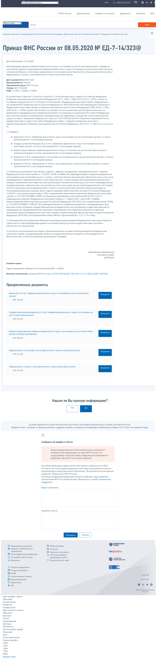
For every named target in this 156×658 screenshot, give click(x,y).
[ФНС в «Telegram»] (151, 2)
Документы (125, 13)
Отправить (71, 535)
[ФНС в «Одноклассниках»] (147, 2)
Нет (72, 407)
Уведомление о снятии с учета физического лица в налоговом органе (42, 366)
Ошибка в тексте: (49, 510)
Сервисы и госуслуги (105, 13)
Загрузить (105, 294)
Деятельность (83, 13)
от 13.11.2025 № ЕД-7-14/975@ (93, 273)
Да (86, 407)
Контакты (140, 13)
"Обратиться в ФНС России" (64, 474)
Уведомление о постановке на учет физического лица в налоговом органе (44, 350)
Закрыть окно (9, 656)
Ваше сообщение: (49, 487)
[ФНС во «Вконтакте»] (142, 2)
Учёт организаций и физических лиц (62, 34)
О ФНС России (64, 13)
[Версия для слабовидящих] (107, 2)
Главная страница (10, 34)
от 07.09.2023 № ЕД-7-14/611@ (64, 273)
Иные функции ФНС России (32, 34)
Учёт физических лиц (89, 34)
